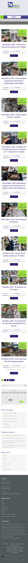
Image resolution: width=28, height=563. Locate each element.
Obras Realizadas (7, 469)
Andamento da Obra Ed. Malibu (17, 123)
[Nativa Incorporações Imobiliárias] (14, 8)
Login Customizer (7, 463)
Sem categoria (6, 424)
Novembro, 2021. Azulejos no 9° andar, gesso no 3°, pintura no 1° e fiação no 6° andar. (14, 149)
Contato (5, 458)
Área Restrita (14, 552)
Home (2, 22)
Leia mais (14, 55)
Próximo (12, 380)
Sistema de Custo (6, 427)
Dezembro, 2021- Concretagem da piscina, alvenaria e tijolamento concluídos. (14, 80)
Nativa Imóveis (15, 538)
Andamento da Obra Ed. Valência (17, 53)
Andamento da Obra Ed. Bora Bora (17, 89)
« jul (2, 405)
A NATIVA (5, 455)
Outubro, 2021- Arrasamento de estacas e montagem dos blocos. (14, 323)
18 (10, 400)
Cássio (10, 51)
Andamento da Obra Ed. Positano (10, 418)
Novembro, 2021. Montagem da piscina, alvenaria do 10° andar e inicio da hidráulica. (14, 185)
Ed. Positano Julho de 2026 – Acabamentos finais (13, 435)
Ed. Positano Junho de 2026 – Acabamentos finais (13, 438)
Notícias (5, 466)
